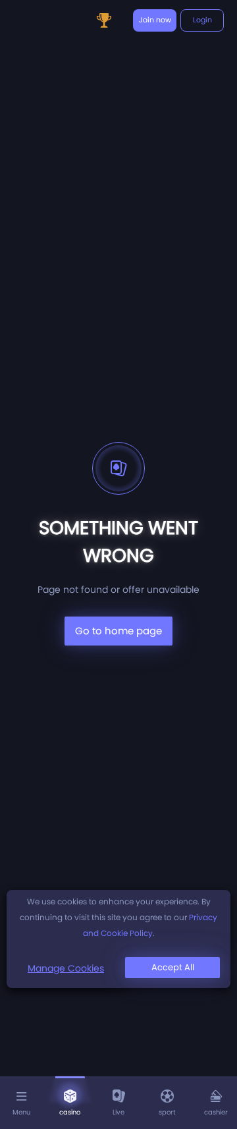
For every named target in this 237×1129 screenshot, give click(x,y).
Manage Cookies (66, 968)
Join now (155, 19)
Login (202, 19)
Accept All (172, 967)
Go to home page (118, 631)
